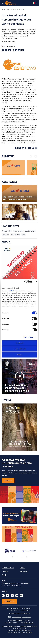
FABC (23, 235)
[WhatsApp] (13, 50)
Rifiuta (19, 355)
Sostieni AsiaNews (8, 568)
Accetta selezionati (19, 349)
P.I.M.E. (4, 575)
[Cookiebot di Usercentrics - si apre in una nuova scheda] (24, 281)
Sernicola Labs (29, 622)
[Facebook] (3, 50)
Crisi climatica (15, 235)
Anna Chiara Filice (9, 41)
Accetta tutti (19, 343)
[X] (7, 595)
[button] (12, 557)
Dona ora (8, 601)
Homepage (5, 9)
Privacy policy (26, 617)
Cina (23, 9)
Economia (5, 235)
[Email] (19, 50)
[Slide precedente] (31, 156)
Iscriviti (9, 481)
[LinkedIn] (9, 50)
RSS (9, 617)
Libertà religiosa (30, 231)
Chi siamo (5, 571)
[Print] (22, 50)
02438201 (7, 585)
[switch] (34, 318)
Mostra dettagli (28, 337)
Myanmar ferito (18, 231)
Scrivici (22, 568)
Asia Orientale (15, 9)
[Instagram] (3, 595)
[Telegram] (16, 50)
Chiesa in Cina (6, 231)
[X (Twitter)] (6, 50)
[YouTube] (16, 595)
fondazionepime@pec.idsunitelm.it (19, 613)
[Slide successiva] (35, 156)
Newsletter (24, 571)
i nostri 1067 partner (13, 291)
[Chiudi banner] (36, 281)
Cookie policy (16, 617)
